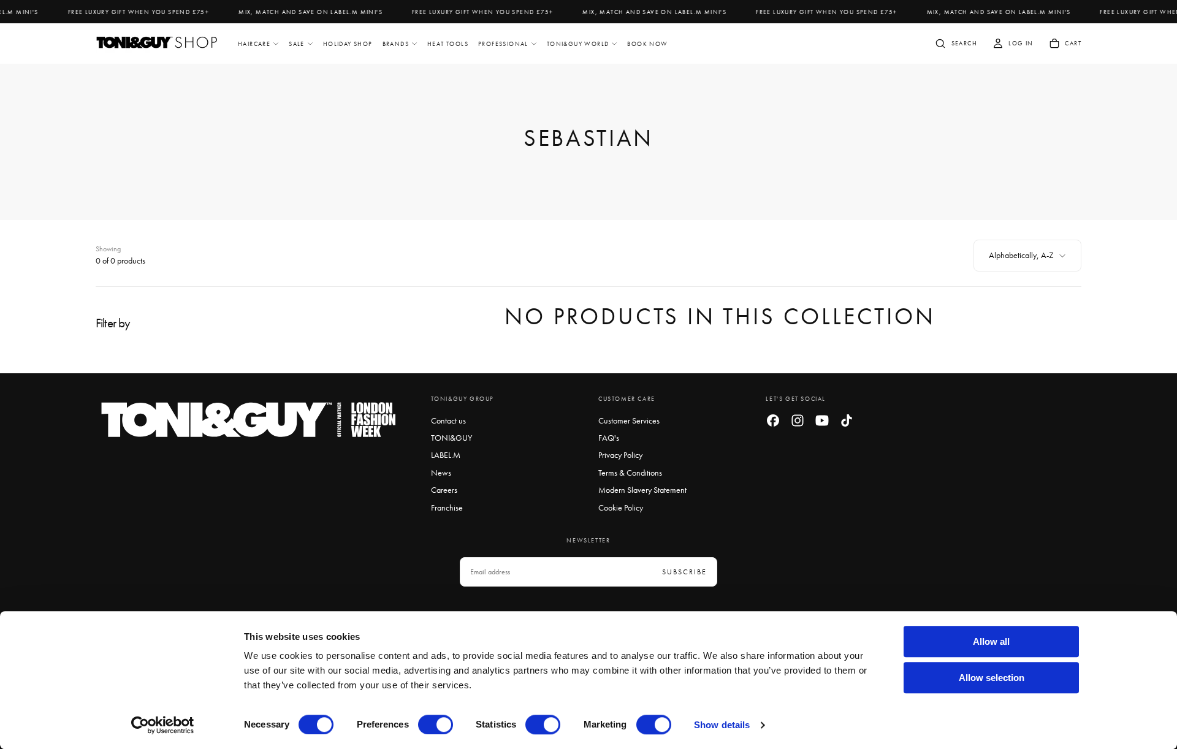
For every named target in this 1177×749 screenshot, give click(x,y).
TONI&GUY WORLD (578, 44)
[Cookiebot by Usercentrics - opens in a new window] (162, 725)
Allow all (991, 641)
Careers (444, 489)
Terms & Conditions (630, 472)
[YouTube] (822, 420)
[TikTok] (846, 420)
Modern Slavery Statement (642, 489)
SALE (297, 44)
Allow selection (991, 677)
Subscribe (684, 572)
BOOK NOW (647, 44)
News (441, 472)
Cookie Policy (620, 507)
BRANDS (396, 44)
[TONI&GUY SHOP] (249, 420)
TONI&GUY (451, 437)
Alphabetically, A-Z (1021, 254)
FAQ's (608, 437)
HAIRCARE (254, 44)
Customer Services (629, 420)
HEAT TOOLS (447, 44)
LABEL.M (445, 454)
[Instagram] (797, 420)
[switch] (435, 724)
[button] (955, 45)
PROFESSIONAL (503, 44)
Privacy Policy (620, 454)
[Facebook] (773, 420)
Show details (722, 725)
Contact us (448, 420)
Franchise (447, 507)
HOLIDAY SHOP (348, 44)
